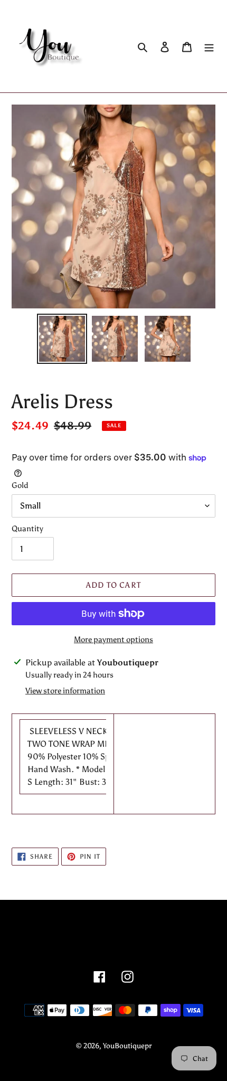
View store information (65, 690)
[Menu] (209, 46)
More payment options (113, 639)
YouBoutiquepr (127, 1045)
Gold (20, 485)
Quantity (27, 528)
